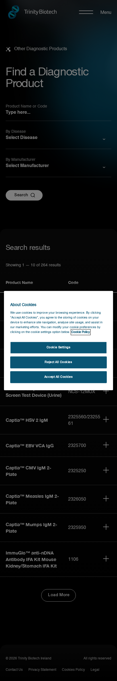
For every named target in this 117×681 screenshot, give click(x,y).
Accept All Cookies (58, 377)
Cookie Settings (59, 347)
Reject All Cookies (58, 362)
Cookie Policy (80, 332)
